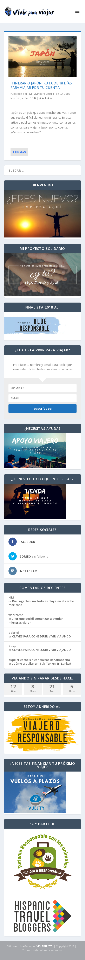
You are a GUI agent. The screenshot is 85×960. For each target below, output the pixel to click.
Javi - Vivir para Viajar (40, 94)
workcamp (16, 615)
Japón (24, 98)
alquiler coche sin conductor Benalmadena (39, 660)
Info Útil (15, 98)
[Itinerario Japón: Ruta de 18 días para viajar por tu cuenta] (42, 56)
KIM (11, 597)
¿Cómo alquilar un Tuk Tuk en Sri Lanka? (41, 663)
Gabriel (13, 633)
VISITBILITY (44, 946)
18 (32, 98)
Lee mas (19, 152)
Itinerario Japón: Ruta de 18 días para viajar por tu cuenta (41, 85)
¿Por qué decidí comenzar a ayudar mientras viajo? (35, 620)
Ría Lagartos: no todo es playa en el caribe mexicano (41, 603)
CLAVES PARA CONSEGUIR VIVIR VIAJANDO (41, 636)
